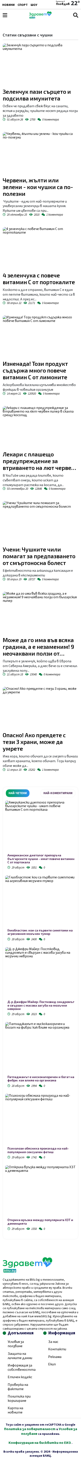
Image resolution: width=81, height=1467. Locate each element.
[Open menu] (5, 15)
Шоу (34, 5)
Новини (8, 5)
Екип (52, 1364)
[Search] (75, 15)
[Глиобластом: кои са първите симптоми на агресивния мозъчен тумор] (40, 902)
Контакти (57, 1349)
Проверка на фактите (18, 1386)
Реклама (54, 1356)
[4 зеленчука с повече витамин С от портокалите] (40, 248)
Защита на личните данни (20, 1355)
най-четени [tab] (18, 793)
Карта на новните (15, 1410)
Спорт (23, 5)
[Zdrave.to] (40, 17)
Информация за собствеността (22, 1367)
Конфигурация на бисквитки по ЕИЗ (40, 1442)
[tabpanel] (40, 1016)
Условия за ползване (16, 1344)
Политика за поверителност (30, 1429)
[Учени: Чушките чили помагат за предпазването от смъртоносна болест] (40, 522)
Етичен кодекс (20, 1377)
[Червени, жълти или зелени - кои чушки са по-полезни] (40, 153)
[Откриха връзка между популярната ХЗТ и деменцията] (40, 1191)
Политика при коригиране (19, 1398)
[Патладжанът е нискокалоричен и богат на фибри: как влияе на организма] (40, 1048)
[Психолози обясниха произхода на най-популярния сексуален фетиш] (40, 1120)
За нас (53, 1341)
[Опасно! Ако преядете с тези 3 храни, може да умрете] (40, 708)
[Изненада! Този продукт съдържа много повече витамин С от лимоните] (40, 336)
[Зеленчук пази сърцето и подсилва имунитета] (40, 64)
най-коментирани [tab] (57, 793)
